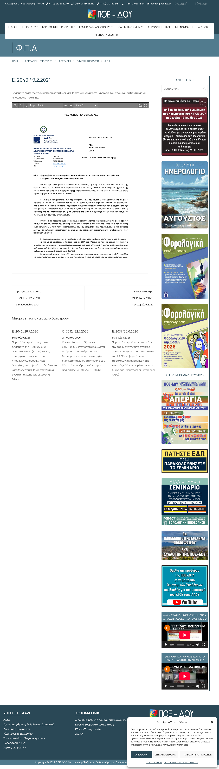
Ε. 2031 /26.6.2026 (125, 331)
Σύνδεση (201, 4)
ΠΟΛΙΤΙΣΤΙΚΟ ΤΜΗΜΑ (129, 27)
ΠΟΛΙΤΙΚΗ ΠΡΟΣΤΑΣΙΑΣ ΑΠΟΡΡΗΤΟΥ (181, 762)
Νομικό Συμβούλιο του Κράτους (94, 724)
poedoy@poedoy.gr (161, 3)
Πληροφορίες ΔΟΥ (14, 743)
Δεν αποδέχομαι (165, 754)
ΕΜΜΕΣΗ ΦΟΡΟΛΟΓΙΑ (88, 61)
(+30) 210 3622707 (59, 3)
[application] (185, 635)
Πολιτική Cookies (154, 762)
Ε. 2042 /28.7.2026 (25, 331)
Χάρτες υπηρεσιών (14, 747)
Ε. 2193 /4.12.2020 (141, 298)
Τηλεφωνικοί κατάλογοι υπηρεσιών (24, 738)
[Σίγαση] (197, 644)
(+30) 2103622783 (110, 3)
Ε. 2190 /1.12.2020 (28, 298)
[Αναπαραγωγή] (166, 644)
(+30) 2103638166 (135, 3)
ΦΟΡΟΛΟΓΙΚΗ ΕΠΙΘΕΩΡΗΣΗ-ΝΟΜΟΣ (168, 27)
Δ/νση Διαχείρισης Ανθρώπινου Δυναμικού (28, 724)
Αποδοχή (141, 754)
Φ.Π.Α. (107, 61)
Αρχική (15, 27)
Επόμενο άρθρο (143, 291)
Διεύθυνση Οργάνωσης (16, 729)
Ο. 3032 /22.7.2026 (75, 331)
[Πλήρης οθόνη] (203, 644)
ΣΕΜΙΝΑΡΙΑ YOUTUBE (107, 35)
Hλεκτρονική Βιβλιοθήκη (18, 733)
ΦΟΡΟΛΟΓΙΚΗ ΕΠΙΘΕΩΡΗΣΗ (57, 27)
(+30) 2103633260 (84, 3)
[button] (212, 722)
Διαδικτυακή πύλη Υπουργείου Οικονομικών (101, 720)
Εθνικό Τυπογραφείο (88, 729)
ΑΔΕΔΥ (79, 734)
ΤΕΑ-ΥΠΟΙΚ (201, 27)
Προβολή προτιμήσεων (197, 754)
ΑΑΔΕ (6, 719)
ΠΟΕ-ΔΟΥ (30, 27)
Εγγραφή (181, 4)
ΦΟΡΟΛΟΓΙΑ (65, 61)
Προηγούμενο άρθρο (28, 291)
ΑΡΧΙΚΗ (16, 61)
